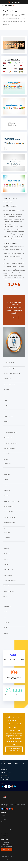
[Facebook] (2, 809)
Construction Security (6, 829)
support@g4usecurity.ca (7, 846)
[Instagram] (7, 809)
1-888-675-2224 (9, 844)
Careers (3, 817)
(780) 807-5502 (6, 842)
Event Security (4, 833)
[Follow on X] (5, 786)
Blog (2, 821)
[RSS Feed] (12, 809)
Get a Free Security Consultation (14, 749)
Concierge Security (5, 835)
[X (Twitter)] (5, 809)
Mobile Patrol (4, 831)
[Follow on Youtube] (15, 786)
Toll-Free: (14, 2)
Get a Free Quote (7, 849)
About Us (3, 815)
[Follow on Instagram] (9, 786)
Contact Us (3, 819)
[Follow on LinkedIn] (12, 786)
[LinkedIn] (10, 809)
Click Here (14, 317)
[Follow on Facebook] (2, 786)
